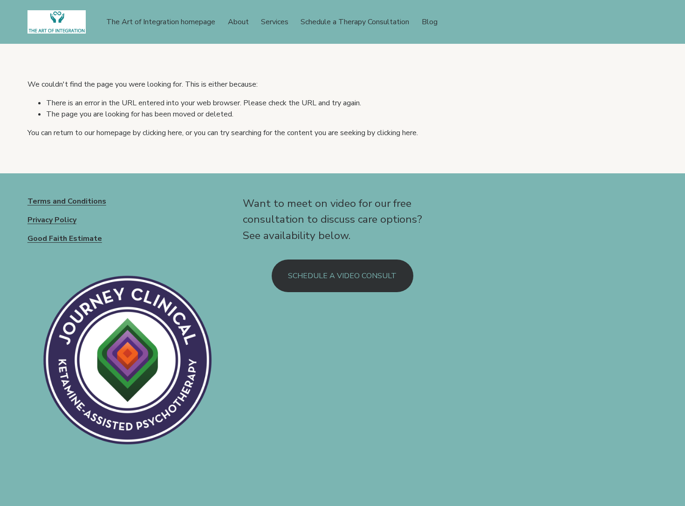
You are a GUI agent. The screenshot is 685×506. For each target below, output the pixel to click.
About (238, 22)
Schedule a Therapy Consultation (355, 22)
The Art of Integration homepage (160, 22)
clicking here (162, 133)
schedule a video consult (342, 276)
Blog (430, 22)
